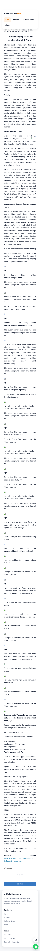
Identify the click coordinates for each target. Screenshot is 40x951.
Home (7, 19)
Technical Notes (28, 19)
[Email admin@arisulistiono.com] (36, 940)
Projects (16, 19)
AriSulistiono (12, 13)
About (7, 25)
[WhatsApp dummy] (36, 946)
